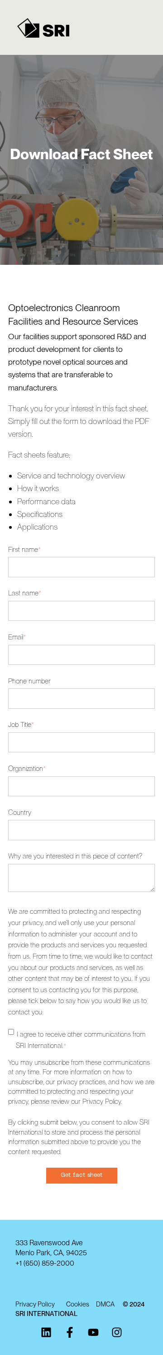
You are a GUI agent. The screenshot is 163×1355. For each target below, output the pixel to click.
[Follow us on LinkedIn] (46, 1332)
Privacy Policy (35, 1304)
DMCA (109, 1304)
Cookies (81, 1304)
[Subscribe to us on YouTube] (93, 1332)
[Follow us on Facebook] (70, 1332)
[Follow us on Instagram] (117, 1332)
